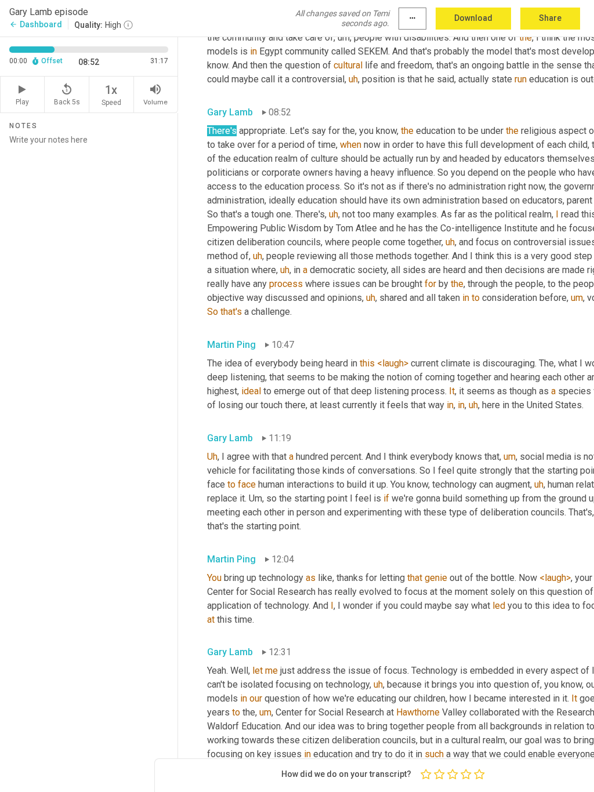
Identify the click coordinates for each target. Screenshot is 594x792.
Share (550, 18)
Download (473, 18)
